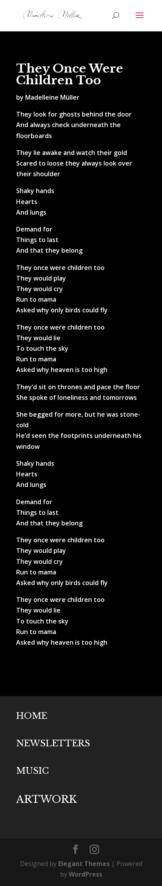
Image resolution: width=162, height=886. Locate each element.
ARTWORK (46, 799)
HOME (31, 716)
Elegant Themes (84, 863)
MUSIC (32, 771)
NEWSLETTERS (53, 743)
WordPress (85, 874)
